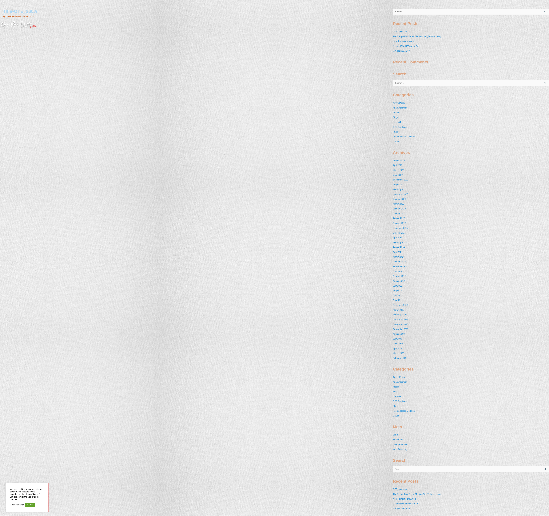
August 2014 (399, 247)
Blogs (395, 117)
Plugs (395, 131)
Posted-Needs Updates (404, 136)
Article (396, 112)
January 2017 (399, 223)
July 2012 (397, 286)
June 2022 (398, 175)
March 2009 (398, 353)
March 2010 (398, 310)
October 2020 (399, 199)
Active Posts (399, 103)
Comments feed (400, 444)
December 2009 (400, 319)
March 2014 (398, 257)
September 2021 (400, 179)
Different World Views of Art (405, 46)
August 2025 (399, 160)
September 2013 (400, 266)
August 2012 (399, 281)
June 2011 (397, 300)
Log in (395, 434)
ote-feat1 (397, 122)
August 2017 (399, 218)
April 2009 (397, 348)
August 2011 (398, 290)
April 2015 (397, 237)
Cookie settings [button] (17, 505)
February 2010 (399, 314)
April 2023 (397, 165)
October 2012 (399, 276)
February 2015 (399, 242)
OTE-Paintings (400, 127)
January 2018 (399, 213)
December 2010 (400, 305)
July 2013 (397, 271)
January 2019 (399, 208)
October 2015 (399, 233)
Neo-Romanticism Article (404, 41)
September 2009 (400, 329)
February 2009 (399, 358)
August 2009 (399, 334)
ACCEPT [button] (30, 504)
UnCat (396, 141)
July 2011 (397, 295)
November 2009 (400, 324)
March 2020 (398, 204)
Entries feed (398, 439)
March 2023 (398, 170)
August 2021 (399, 184)
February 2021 (399, 189)
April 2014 (397, 252)
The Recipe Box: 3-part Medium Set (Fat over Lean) (417, 36)
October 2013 (399, 261)
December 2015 (400, 228)
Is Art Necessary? (401, 51)
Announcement (400, 108)
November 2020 (400, 194)
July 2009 (397, 339)
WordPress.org (400, 449)
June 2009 (398, 343)
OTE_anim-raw (400, 31)
